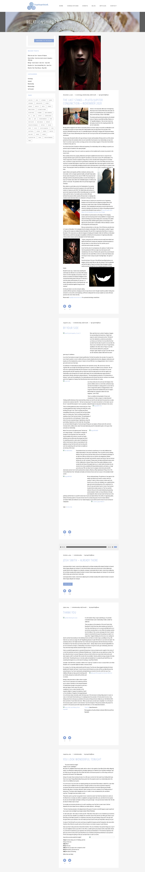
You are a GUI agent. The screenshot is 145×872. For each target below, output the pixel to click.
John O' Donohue (48, 112)
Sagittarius (30, 131)
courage (30, 106)
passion (49, 125)
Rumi (52, 128)
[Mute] (112, 547)
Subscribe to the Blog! (44, 40)
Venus (40, 137)
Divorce (49, 106)
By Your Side (71, 328)
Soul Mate (30, 134)
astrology (43, 100)
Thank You (69, 612)
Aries (37, 100)
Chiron (47, 103)
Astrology (30, 78)
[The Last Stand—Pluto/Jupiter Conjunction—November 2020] (80, 63)
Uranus (44, 134)
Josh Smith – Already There (80, 560)
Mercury (48, 122)
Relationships (31, 86)
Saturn (38, 131)
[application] (89, 547)
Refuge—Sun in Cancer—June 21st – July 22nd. (39, 63)
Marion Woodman (43, 118)
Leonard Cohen (48, 115)
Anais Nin (30, 100)
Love (35, 118)
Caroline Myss (39, 103)
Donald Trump (31, 109)
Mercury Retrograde (33, 125)
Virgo (29, 140)
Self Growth (31, 89)
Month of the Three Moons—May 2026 (37, 68)
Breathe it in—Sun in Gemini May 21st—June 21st (39, 65)
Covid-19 (37, 106)
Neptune (43, 125)
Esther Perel (31, 112)
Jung (34, 115)
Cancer (50, 100)
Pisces (29, 128)
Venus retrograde (48, 137)
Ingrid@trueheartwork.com (75, 297)
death (43, 106)
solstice (51, 131)
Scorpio (44, 131)
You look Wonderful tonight (82, 759)
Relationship (31, 84)
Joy (29, 115)
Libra (29, 118)
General (30, 81)
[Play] (60, 547)
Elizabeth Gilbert (42, 109)
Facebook (40, 112)
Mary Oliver (31, 122)
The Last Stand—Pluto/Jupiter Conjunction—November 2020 (83, 101)
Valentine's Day (31, 137)
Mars (51, 118)
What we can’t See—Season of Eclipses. (37, 55)
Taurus (37, 134)
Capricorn (30, 103)
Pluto (35, 128)
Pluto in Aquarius (44, 128)
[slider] (116, 545)
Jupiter (40, 115)
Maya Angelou (40, 122)
